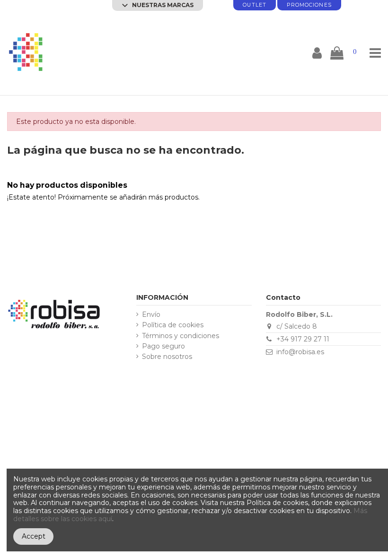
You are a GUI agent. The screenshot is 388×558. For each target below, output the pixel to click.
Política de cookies (172, 325)
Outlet (254, 5)
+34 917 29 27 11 (302, 339)
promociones (309, 5)
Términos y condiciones (180, 336)
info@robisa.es (300, 352)
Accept (33, 536)
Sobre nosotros (167, 357)
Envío (151, 315)
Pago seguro (163, 346)
